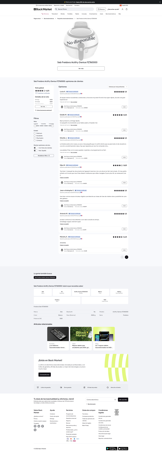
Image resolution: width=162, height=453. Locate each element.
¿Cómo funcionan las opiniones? (44, 110)
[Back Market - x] (35, 430)
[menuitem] (63, 14)
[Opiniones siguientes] (126, 257)
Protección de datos (104, 431)
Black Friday (85, 425)
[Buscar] (56, 9)
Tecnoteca (85, 414)
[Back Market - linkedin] (38, 426)
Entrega (52, 418)
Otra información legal (104, 433)
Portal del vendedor (71, 434)
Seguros (68, 420)
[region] (81, 339)
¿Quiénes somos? (38, 416)
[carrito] (126, 9)
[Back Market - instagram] (35, 426)
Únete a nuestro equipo (40, 421)
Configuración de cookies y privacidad (104, 428)
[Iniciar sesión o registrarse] (122, 9)
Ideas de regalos (86, 423)
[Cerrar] (160, 2)
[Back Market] (43, 9)
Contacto (52, 414)
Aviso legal (101, 436)
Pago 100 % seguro (71, 436)
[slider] (35, 126)
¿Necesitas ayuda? (113, 9)
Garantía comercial (71, 418)
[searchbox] (75, 9)
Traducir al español (64, 177)
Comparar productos (88, 416)
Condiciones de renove (105, 425)
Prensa (35, 418)
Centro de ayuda (54, 416)
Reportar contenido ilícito (105, 438)
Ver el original (74, 102)
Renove (68, 423)
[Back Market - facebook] (42, 426)
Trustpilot (36, 423)
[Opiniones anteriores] (122, 257)
